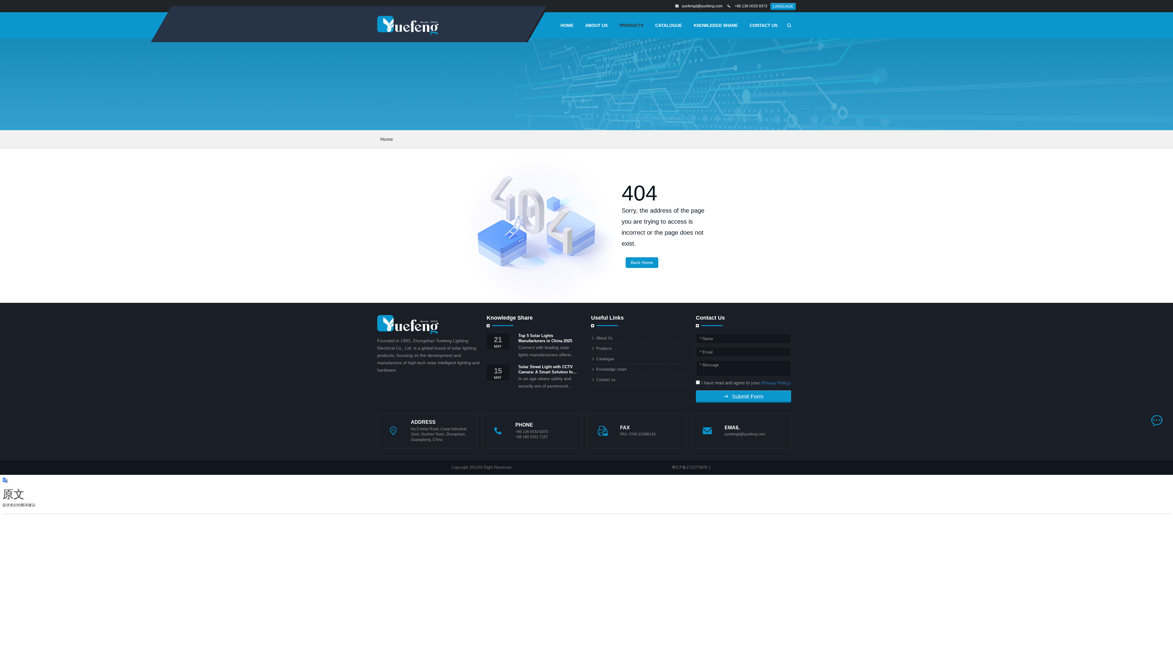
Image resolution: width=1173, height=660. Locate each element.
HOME (567, 25)
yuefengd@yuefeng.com (702, 6)
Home (386, 139)
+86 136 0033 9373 (751, 6)
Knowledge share (716, 25)
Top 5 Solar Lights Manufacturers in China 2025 (545, 338)
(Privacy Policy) (776, 382)
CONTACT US (763, 25)
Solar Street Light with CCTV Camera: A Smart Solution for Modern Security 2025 (546, 370)
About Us (604, 338)
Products (604, 348)
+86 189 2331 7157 (531, 437)
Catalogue (668, 25)
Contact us (606, 379)
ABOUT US (596, 25)
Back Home (642, 262)
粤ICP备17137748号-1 (691, 467)
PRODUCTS (631, 25)
